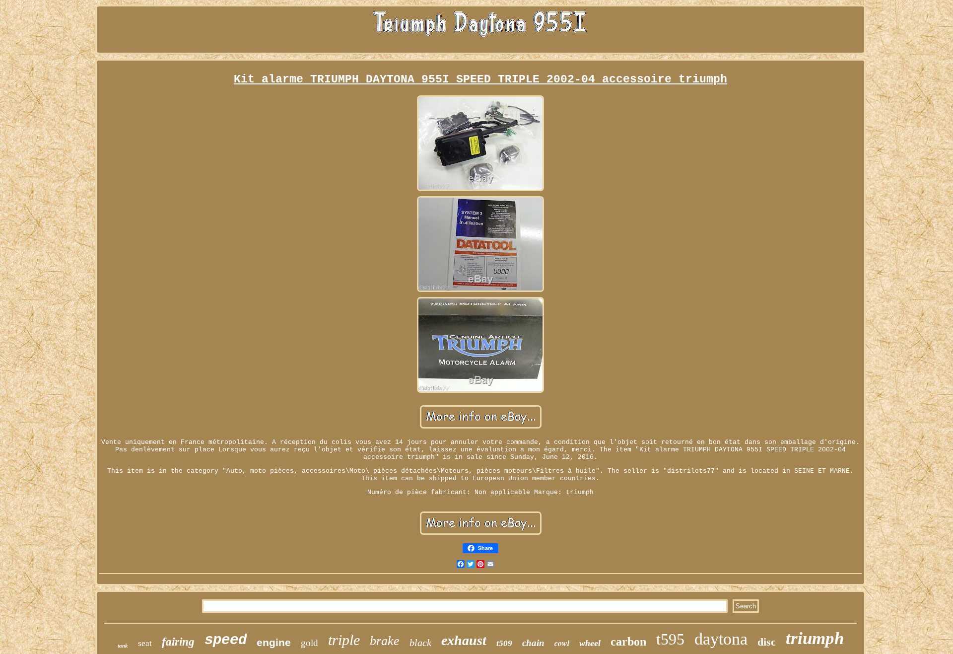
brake (385, 641)
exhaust (463, 640)
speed (225, 640)
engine (274, 642)
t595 (670, 639)
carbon (628, 641)
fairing (178, 642)
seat (145, 643)
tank (123, 646)
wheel (590, 643)
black (420, 642)
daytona (721, 639)
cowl (561, 643)
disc (766, 642)
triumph (815, 638)
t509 (504, 643)
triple (344, 640)
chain (533, 643)
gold (309, 643)
